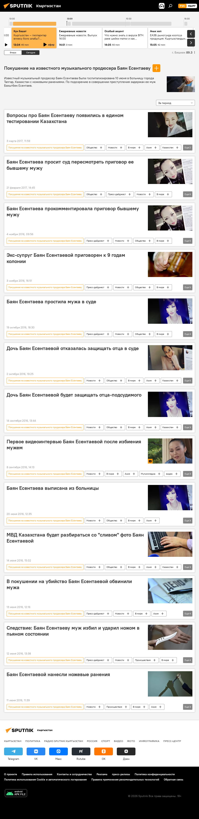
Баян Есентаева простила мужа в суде (51, 301)
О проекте (10, 774)
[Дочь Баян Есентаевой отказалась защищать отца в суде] (170, 357)
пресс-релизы (121, 774)
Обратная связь (173, 779)
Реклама (102, 774)
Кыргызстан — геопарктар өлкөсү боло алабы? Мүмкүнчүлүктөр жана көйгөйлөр (30, 40)
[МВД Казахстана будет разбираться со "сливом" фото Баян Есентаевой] (170, 544)
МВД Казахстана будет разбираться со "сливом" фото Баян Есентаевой (75, 538)
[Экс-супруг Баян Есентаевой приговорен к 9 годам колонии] (170, 264)
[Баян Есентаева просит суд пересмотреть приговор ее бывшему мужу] (170, 171)
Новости (112, 147)
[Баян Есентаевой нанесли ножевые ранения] (170, 683)
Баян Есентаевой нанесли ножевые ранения (58, 674)
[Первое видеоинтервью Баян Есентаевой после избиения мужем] (170, 451)
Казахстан (167, 147)
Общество (91, 147)
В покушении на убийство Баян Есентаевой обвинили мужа (69, 584)
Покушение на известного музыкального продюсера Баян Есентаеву (77, 68)
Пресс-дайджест (117, 194)
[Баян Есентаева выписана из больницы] (170, 497)
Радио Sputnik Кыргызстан (63, 741)
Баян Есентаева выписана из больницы (53, 488)
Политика (32, 741)
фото (131, 741)
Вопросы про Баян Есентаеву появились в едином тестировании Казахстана (65, 118)
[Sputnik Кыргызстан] (19, 9)
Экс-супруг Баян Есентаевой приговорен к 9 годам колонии (66, 258)
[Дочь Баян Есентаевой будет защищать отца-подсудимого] (170, 404)
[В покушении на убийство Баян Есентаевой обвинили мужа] (170, 590)
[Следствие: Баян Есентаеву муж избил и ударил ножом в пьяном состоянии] (170, 637)
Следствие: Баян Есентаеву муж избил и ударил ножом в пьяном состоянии (73, 631)
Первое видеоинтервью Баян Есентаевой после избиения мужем (74, 444)
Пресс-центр (172, 741)
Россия (92, 741)
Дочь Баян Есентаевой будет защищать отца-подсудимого (74, 395)
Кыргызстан (12, 741)
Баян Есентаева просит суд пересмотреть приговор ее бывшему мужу (70, 165)
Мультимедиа (148, 473)
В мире (131, 147)
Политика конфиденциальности (155, 774)
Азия (149, 147)
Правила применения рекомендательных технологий (125, 779)
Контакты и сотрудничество (74, 774)
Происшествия (143, 660)
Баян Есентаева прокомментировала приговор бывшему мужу (73, 211)
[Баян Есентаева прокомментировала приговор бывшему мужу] (170, 217)
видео (169, 473)
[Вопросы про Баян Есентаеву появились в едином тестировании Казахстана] (170, 124)
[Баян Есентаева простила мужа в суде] (170, 311)
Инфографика (149, 741)
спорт (105, 741)
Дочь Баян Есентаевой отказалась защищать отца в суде (73, 348)
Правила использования (37, 774)
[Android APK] (16, 793)
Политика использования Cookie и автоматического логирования (45, 779)
